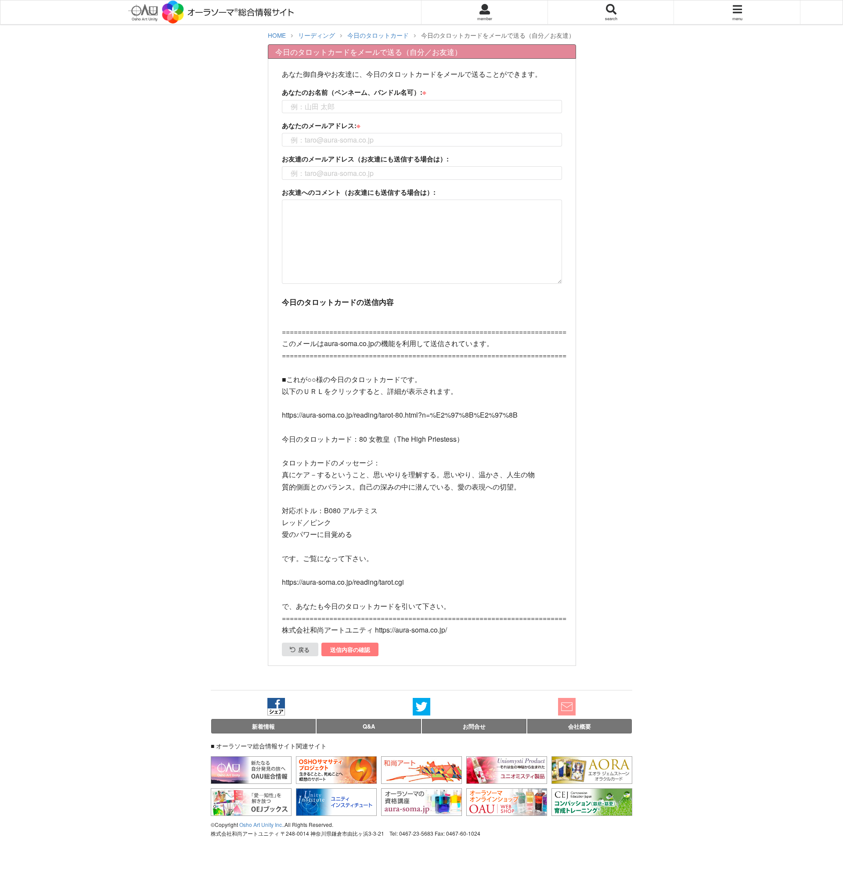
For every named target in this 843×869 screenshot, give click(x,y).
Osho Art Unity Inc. (261, 824)
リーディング (316, 35)
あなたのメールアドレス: (319, 125)
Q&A (369, 726)
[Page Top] (829, 826)
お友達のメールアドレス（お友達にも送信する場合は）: (365, 159)
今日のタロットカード (378, 35)
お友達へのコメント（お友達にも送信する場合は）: (359, 192)
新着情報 (263, 726)
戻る (304, 649)
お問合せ (474, 726)
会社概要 (579, 726)
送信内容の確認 (350, 649)
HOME (277, 35)
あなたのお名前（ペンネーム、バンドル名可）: (352, 92)
